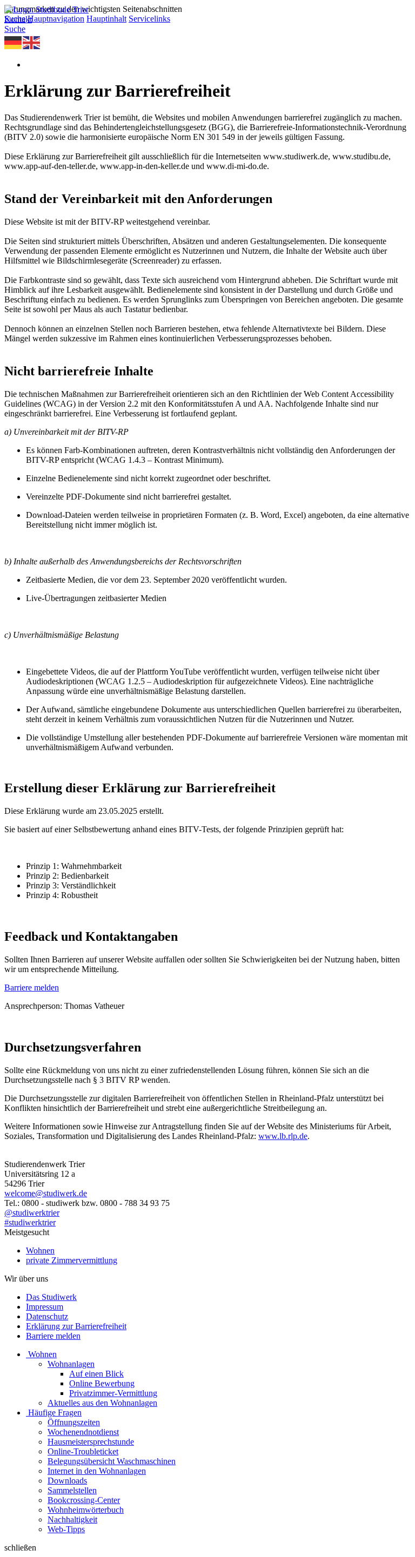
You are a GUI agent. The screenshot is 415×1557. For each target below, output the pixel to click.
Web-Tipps (66, 1529)
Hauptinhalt (106, 18)
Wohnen (40, 1250)
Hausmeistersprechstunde (91, 1441)
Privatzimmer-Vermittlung (113, 1393)
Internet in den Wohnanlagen (97, 1470)
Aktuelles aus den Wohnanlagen (102, 1402)
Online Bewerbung (102, 1383)
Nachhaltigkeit (72, 1519)
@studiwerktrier (31, 1212)
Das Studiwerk (51, 1297)
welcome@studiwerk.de (45, 1193)
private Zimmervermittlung (71, 1260)
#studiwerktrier (30, 1222)
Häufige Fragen (55, 1412)
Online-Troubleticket (83, 1451)
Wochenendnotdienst (83, 1432)
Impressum (44, 1306)
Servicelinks (149, 18)
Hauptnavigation (56, 18)
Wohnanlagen (71, 1364)
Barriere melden (31, 987)
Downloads (67, 1480)
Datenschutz (47, 1316)
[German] (13, 41)
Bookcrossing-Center (84, 1500)
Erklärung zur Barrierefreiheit (76, 1326)
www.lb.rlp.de (282, 1136)
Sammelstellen (72, 1490)
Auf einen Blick (96, 1373)
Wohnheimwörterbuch (86, 1509)
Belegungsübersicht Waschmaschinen (112, 1461)
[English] (32, 41)
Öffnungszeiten (74, 1422)
